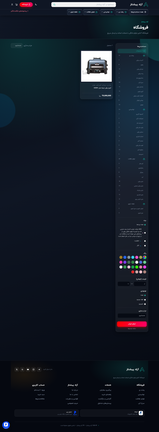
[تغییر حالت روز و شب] (36, 4)
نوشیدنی (141, 394)
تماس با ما (74, 394)
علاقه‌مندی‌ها (40, 399)
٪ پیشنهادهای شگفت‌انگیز (19, 11)
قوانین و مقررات (72, 399)
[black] (136, 257)
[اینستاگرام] (33, 369)
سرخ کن (141, 403)
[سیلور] (144, 271)
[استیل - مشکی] (132, 262)
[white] (128, 257)
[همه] (144, 257)
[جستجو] (54, 4)
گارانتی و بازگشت (104, 399)
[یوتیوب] (28, 369)
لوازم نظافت (140, 399)
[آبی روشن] (120, 257)
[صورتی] (140, 271)
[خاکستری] (144, 267)
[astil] (140, 257)
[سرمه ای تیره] (124, 267)
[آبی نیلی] (140, 262)
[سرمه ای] (128, 267)
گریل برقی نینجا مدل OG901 (102, 88)
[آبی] (124, 257)
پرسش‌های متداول (104, 403)
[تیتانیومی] (120, 262)
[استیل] (136, 262)
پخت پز (141, 390)
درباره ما (75, 390)
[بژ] (128, 262)
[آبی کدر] (144, 262)
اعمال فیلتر (132, 324)
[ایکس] (17, 369)
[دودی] (140, 267)
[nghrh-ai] (132, 257)
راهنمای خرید (106, 394)
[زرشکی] (136, 267)
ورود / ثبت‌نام (39, 390)
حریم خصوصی (73, 403)
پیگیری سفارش (105, 390)
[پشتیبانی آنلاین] (6, 425)
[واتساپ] (22, 369)
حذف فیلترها (132, 329)
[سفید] (120, 267)
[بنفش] (124, 262)
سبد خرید (41, 394)
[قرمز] (132, 272)
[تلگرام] (39, 369)
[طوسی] (136, 271)
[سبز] (132, 267)
